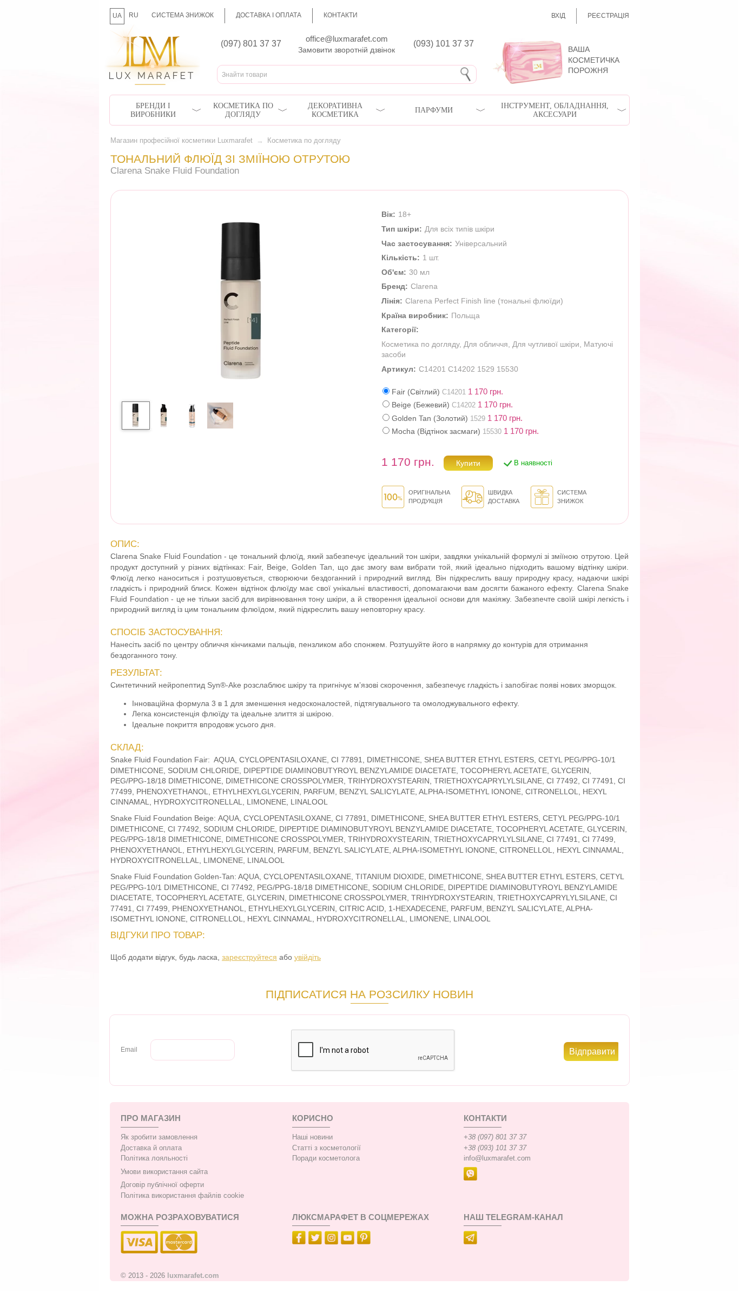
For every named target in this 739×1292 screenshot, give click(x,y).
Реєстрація (608, 15)
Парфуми (434, 110)
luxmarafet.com (193, 1276)
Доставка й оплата (151, 1148)
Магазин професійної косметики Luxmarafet (181, 140)
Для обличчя (486, 344)
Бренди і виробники (153, 110)
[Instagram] (333, 1239)
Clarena (424, 286)
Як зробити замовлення (159, 1137)
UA (117, 15)
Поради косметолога (326, 1158)
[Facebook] (300, 1239)
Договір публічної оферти (162, 1185)
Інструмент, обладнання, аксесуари (555, 110)
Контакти (341, 15)
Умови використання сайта (164, 1172)
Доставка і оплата (268, 15)
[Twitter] (316, 1239)
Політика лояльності (154, 1158)
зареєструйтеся (249, 957)
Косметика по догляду (243, 110)
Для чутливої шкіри (545, 344)
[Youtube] (349, 1239)
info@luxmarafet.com (497, 1158)
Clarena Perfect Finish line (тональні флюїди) (484, 300)
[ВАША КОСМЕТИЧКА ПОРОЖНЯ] (557, 37)
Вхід (558, 15)
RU (133, 15)
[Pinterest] (365, 1239)
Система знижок (182, 15)
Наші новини (312, 1137)
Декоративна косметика (335, 110)
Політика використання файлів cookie (182, 1195)
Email (129, 1049)
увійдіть (307, 957)
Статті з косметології (326, 1148)
